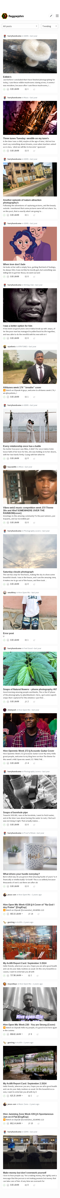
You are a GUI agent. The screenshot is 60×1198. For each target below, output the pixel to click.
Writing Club (29, 285)
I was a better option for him (17, 326)
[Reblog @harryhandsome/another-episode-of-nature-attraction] (34, 215)
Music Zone (23, 1104)
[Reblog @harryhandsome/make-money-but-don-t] (34, 1185)
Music (26, 97)
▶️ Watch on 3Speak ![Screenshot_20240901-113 (23, 1119)
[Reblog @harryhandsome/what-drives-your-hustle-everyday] (34, 886)
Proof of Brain (29, 833)
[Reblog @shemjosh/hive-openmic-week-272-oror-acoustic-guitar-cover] (34, 763)
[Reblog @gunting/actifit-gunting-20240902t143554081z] (37, 1095)
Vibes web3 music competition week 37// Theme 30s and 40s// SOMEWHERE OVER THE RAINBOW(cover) (28, 510)
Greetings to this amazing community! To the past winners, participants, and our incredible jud (29, 517)
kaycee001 (12, 467)
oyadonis (12, 346)
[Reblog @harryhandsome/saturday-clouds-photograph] (34, 584)
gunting (11, 922)
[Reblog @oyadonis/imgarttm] (34, 396)
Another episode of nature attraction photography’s (22, 201)
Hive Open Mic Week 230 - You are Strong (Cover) (29, 1024)
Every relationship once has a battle (22, 446)
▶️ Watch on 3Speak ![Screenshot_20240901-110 (23, 910)
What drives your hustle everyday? (21, 874)
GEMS (26, 36)
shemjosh (12, 710)
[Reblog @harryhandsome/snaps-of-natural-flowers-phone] (34, 701)
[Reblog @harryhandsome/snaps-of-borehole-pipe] (34, 824)
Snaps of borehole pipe (15, 812)
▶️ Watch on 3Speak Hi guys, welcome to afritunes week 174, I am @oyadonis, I (29, 391)
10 (32, 1123)
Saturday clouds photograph (18, 572)
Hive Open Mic (24, 592)
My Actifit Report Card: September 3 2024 (24, 963)
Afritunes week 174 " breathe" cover (22, 387)
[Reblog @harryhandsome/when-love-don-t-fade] (34, 276)
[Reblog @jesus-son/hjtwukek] (38, 1123)
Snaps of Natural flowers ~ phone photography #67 (30, 689)
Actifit (19, 922)
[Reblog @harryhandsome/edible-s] (34, 89)
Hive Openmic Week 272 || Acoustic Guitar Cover (28, 751)
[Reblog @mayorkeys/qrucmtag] (37, 1034)
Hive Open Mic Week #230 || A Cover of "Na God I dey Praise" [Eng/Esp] (28, 906)
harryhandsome (14, 36)
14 (32, 913)
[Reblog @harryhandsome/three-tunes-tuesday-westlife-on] (34, 150)
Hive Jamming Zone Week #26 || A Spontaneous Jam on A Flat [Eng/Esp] (28, 1115)
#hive (21, 467)
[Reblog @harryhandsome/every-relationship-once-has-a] (34, 458)
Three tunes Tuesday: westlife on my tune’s (26, 138)
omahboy (12, 592)
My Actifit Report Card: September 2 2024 (24, 1083)
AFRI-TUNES (22, 346)
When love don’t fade (14, 264)
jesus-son (12, 894)
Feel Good (28, 648)
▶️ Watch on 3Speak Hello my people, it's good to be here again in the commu (30, 1029)
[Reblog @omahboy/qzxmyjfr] (34, 640)
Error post (8, 633)
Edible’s (7, 77)
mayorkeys (12, 984)
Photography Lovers (32, 531)
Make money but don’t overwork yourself (24, 1173)
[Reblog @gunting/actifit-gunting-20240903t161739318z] (37, 975)
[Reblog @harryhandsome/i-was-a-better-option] (34, 338)
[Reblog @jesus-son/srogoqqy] (38, 913)
